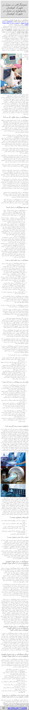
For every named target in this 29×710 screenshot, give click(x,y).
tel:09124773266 (17, 708)
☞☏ (14, 708)
